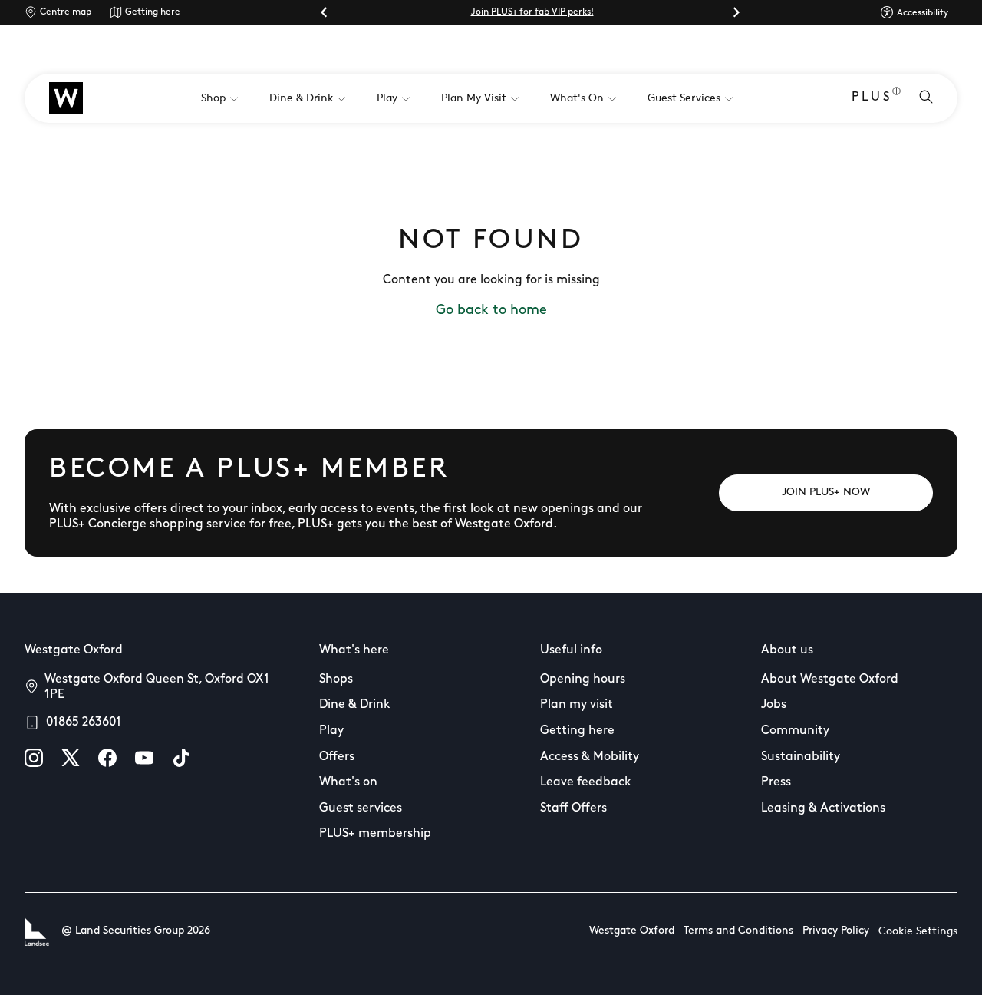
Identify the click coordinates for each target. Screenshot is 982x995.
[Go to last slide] (324, 12)
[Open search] (926, 98)
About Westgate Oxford (829, 679)
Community (795, 731)
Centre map (65, 12)
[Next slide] (735, 12)
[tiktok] (181, 758)
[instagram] (34, 758)
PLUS (872, 97)
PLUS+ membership (375, 834)
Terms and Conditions (738, 931)
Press (776, 782)
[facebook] (107, 758)
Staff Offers (573, 808)
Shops (336, 679)
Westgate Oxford (631, 931)
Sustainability (800, 757)
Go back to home (491, 311)
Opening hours (582, 679)
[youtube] (144, 758)
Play (331, 731)
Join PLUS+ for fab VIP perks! (532, 12)
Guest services (360, 808)
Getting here (152, 12)
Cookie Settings (917, 931)
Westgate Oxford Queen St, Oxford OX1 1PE (156, 687)
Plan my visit (576, 705)
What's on (348, 782)
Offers (336, 757)
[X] (70, 758)
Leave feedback (585, 782)
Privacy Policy (835, 931)
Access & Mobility (589, 757)
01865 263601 (83, 722)
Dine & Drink (354, 705)
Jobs (773, 705)
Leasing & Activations (823, 808)
